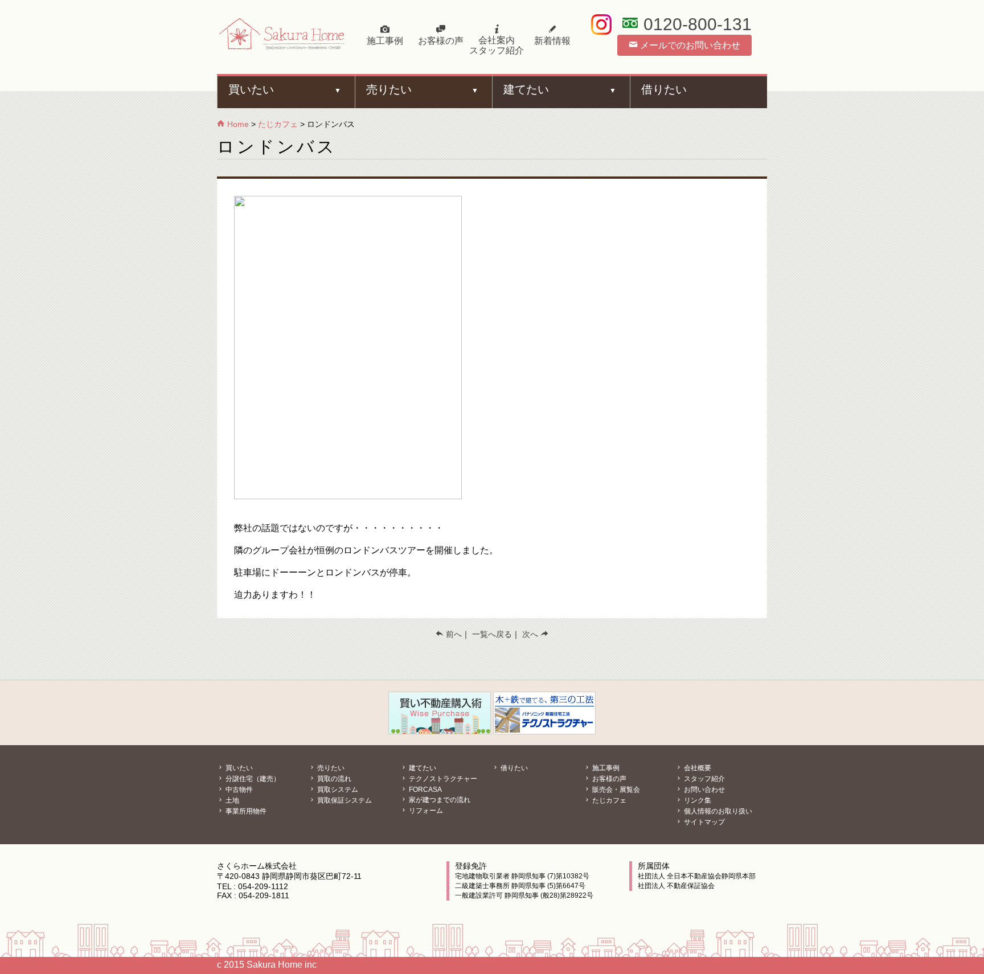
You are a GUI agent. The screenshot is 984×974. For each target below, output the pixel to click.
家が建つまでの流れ (438, 800)
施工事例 (385, 41)
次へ (531, 634)
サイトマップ (703, 822)
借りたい (664, 89)
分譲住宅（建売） (252, 779)
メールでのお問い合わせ (689, 45)
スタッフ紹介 (703, 779)
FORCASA (424, 790)
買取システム (336, 790)
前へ (453, 634)
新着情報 (552, 41)
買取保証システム (343, 800)
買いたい (251, 89)
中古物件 (238, 790)
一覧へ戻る (492, 634)
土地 (231, 800)
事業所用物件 (245, 811)
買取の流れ (333, 779)
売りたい (389, 89)
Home (237, 124)
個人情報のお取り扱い (717, 811)
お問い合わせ (703, 790)
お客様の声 (441, 41)
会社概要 (696, 768)
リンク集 (696, 800)
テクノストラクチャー (442, 779)
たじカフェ (278, 124)
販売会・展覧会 (615, 790)
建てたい (526, 89)
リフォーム (425, 811)
